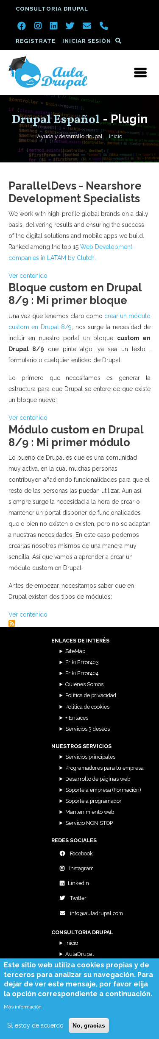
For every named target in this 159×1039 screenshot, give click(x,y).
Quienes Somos (84, 684)
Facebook (81, 853)
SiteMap (75, 651)
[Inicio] (48, 72)
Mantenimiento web (89, 812)
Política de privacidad (90, 695)
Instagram (81, 868)
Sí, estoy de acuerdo (35, 1025)
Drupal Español (56, 120)
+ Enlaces (76, 718)
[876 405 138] (103, 26)
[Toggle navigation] (140, 72)
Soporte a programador (93, 801)
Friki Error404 (81, 673)
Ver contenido (27, 275)
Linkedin (78, 883)
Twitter (77, 898)
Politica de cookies (87, 707)
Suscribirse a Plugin (11, 623)
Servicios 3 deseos (87, 729)
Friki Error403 (82, 662)
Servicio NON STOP (89, 823)
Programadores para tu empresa (104, 768)
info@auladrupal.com (96, 913)
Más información (23, 1007)
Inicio (115, 136)
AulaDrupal (79, 954)
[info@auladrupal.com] (86, 26)
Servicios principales (90, 757)
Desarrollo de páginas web (97, 779)
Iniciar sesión (86, 41)
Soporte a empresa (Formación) (103, 790)
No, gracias (89, 1025)
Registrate (36, 41)
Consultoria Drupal (52, 9)
